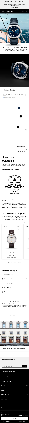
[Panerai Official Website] (9, 11)
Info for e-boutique (9, 271)
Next (28, 68)
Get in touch (14, 301)
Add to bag (15, 418)
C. (4, 402)
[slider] (1, 23)
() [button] (8, 371)
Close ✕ (26, 1)
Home (4, 348)
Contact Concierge (8, 421)
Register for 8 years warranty (10, 169)
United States (14, 7)
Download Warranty (21, 151)
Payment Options (8, 283)
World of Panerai (6, 381)
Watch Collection (4, 14)
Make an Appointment (14, 312)
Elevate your (8, 159)
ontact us (4, 402)
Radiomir (9, 14)
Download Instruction (20, 146)
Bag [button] (27, 11)
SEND (24, 366)
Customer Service (6, 377)
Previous (1, 68)
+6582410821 (7, 407)
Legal (3, 386)
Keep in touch (5, 394)
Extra (2, 390)
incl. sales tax (25, 415)
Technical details (8, 90)
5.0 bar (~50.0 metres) (19, 94)
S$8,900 (20, 415)
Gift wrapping (7, 287)
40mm (9, 94)
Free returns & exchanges (11, 278)
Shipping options (8, 274)
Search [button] (23, 11)
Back (26, 129)
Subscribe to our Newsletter (8, 359)
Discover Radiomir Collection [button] (14, 262)
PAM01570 (11, 255)
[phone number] (14, 404)
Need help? (4, 399)
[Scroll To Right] (27, 94)
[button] (1, 21)
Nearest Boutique (22, 421)
